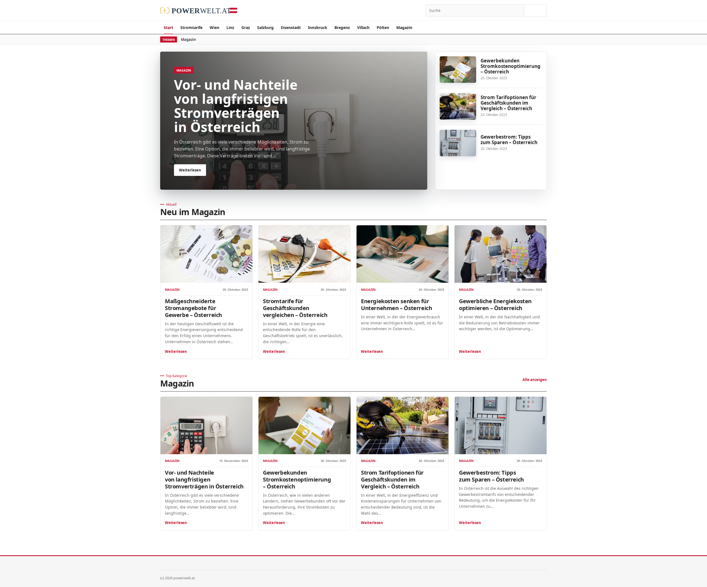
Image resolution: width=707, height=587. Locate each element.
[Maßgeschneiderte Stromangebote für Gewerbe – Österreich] (206, 254)
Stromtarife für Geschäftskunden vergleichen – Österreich (295, 308)
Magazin (404, 27)
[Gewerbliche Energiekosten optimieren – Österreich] (501, 254)
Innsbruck (317, 27)
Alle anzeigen (535, 379)
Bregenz (342, 27)
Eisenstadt (291, 27)
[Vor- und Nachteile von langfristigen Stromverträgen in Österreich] (206, 425)
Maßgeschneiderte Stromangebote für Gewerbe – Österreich (193, 308)
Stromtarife (191, 27)
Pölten (383, 27)
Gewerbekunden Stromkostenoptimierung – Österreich (510, 66)
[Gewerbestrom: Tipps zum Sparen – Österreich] (458, 143)
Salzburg (265, 27)
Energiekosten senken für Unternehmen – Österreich (396, 304)
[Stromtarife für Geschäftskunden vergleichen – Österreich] (304, 254)
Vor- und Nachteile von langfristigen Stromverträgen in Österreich (204, 479)
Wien (214, 27)
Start (168, 27)
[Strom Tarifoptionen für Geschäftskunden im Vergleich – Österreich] (458, 106)
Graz (245, 27)
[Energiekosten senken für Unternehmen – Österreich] (403, 254)
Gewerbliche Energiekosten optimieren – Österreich (495, 304)
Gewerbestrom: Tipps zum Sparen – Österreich (509, 140)
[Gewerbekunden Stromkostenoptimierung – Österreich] (458, 69)
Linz (230, 27)
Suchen (535, 10)
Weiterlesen (176, 351)
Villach (363, 27)
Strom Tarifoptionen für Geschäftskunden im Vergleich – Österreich (508, 103)
